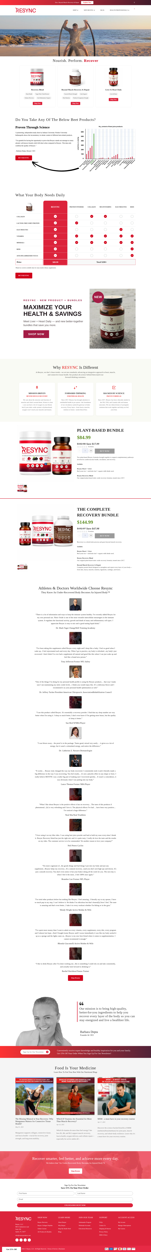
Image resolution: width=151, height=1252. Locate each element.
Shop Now (37, 103)
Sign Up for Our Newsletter (33, 1052)
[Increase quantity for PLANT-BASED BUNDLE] (91, 450)
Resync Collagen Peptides (45, 1225)
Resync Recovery (43, 1222)
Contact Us (102, 1225)
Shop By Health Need (64, 1228)
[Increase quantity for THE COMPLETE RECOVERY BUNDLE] (91, 535)
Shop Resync (75, 978)
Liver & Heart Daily (113, 90)
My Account (121, 1222)
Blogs (59, 1232)
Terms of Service (53, 1249)
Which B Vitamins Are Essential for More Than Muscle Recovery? (74, 1120)
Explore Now (87, 2)
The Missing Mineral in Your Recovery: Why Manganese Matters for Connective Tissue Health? (34, 1121)
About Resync (62, 1222)
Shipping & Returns (105, 1228)
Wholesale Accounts (84, 1225)
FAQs (101, 1222)
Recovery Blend (37, 90)
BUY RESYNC (23, 158)
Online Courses (42, 1228)
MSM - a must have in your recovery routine (116, 1119)
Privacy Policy (103, 1232)
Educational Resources (85, 1228)
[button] (11, 1249)
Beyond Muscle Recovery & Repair (76, 90)
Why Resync (61, 1225)
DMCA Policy (103, 1235)
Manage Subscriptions (124, 1225)
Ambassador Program (85, 1222)
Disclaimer (62, 1249)
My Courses (121, 1228)
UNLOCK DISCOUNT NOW (75, 1205)
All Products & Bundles (44, 1232)
